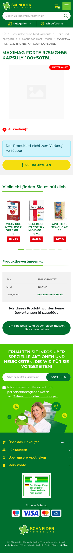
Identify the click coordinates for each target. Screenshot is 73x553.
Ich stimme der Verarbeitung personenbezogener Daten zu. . (32, 392)
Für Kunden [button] (18, 450)
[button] (19, 23)
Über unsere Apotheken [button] (27, 457)
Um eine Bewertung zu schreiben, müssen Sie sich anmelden (36, 328)
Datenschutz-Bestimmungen (35, 396)
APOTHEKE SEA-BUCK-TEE (59, 227)
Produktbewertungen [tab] (22, 261)
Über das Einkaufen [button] (24, 442)
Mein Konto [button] (17, 465)
